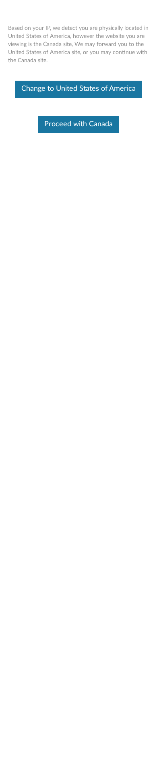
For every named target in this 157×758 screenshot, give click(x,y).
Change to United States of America (78, 88)
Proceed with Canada (78, 124)
